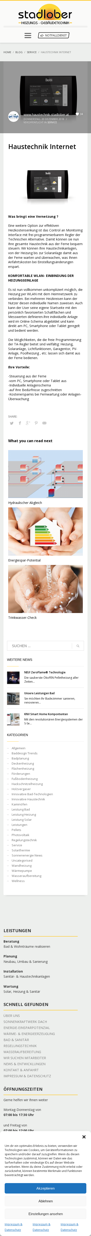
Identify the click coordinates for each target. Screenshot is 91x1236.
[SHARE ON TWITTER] (11, 423)
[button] (84, 1137)
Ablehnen (45, 1201)
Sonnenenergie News (27, 855)
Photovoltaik (20, 835)
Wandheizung (22, 865)
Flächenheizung (23, 768)
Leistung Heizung (24, 814)
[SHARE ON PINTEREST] (36, 422)
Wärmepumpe (22, 871)
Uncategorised (22, 860)
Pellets (16, 830)
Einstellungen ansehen (45, 1214)
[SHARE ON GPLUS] (28, 422)
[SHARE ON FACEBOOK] (19, 422)
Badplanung (20, 758)
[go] (78, 646)
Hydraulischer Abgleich (25, 502)
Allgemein (18, 748)
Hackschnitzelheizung (27, 784)
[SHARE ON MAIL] (44, 422)
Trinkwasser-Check (22, 617)
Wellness (18, 881)
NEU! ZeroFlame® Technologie (45, 672)
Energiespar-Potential (24, 560)
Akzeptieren (45, 1188)
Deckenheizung (23, 763)
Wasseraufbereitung (26, 876)
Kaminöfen (19, 804)
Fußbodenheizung (25, 779)
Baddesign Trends (25, 753)
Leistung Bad (21, 809)
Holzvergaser (21, 789)
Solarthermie (21, 850)
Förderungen (21, 774)
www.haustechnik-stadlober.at (46, 114)
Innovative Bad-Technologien (32, 794)
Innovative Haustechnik (28, 799)
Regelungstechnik (24, 840)
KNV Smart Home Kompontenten (46, 714)
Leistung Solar (22, 820)
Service (52, 122)
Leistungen (19, 825)
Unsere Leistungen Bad (39, 693)
